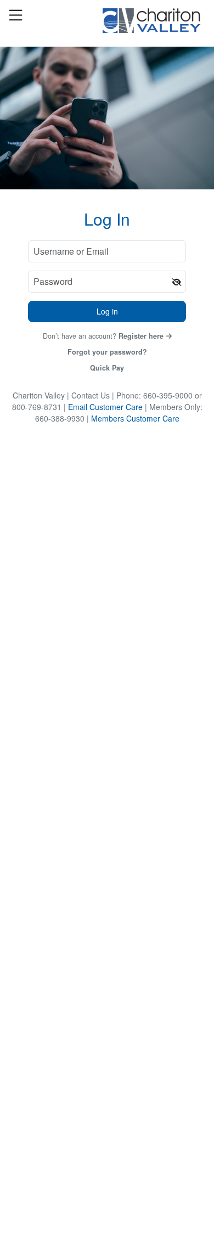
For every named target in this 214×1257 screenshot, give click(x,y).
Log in (107, 311)
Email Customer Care (105, 406)
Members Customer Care (135, 418)
